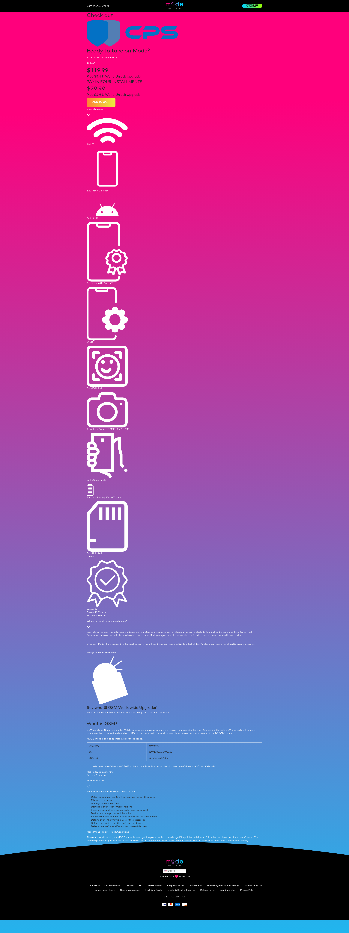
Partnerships (155, 885)
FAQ (141, 885)
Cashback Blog (112, 885)
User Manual (196, 885)
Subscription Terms (105, 890)
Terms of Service (253, 885)
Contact (129, 885)
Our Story (94, 885)
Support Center (175, 885)
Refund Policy (207, 890)
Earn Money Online (98, 5)
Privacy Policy (247, 890)
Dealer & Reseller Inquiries (182, 890)
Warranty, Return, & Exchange (223, 885)
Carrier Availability (130, 890)
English (171, 871)
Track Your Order (154, 890)
